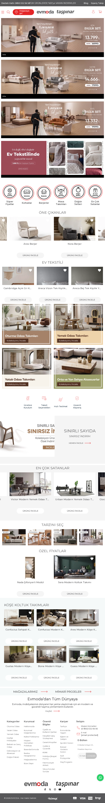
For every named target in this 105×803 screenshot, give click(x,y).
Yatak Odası (12, 730)
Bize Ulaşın (28, 763)
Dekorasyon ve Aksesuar (13, 752)
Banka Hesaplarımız (29, 754)
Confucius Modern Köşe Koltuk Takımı (51, 629)
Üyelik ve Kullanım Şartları (50, 730)
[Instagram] (54, 789)
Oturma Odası (13, 726)
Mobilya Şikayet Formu (50, 757)
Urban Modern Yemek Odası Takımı (74, 499)
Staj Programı (66, 762)
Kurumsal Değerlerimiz (30, 731)
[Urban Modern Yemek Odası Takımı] (74, 484)
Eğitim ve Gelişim (64, 738)
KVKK (45, 752)
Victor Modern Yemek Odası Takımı (30, 499)
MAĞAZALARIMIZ (25, 691)
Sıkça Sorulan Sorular (49, 770)
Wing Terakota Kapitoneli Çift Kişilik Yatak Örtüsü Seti (86, 288)
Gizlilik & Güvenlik (46, 747)
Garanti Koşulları (50, 742)
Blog (86, 3)
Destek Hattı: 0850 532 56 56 (15, 3)
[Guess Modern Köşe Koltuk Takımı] (84, 654)
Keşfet (48, 711)
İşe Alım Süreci (66, 743)
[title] (26, 324)
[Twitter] (50, 789)
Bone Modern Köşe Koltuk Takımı (51, 666)
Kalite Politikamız (31, 737)
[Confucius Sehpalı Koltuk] (19, 617)
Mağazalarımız (30, 759)
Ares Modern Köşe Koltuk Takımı (83, 629)
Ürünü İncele (30, 255)
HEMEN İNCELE (76, 443)
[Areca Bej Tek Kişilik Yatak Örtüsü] (52, 276)
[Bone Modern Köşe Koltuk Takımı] (51, 654)
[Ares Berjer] (30, 229)
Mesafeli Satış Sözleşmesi (49, 737)
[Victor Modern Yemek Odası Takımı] (30, 484)
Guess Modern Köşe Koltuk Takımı (83, 666)
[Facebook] (45, 789)
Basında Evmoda (31, 749)
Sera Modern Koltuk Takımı (74, 582)
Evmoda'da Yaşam (65, 731)
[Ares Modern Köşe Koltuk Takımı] (84, 617)
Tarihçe (63, 726)
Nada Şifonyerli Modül (30, 582)
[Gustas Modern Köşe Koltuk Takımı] (19, 654)
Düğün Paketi (13, 757)
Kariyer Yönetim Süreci (64, 749)
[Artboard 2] (52, 784)
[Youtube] (59, 789)
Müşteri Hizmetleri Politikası (28, 743)
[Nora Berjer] (74, 229)
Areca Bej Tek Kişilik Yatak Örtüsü (52, 288)
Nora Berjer (75, 243)
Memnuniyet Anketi (48, 764)
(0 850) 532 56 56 (89, 727)
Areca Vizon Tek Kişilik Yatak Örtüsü (18, 288)
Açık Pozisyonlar (65, 757)
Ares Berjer (30, 243)
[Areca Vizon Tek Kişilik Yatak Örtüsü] (18, 276)
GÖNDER (91, 756)
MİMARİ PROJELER (68, 691)
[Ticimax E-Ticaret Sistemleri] (52, 799)
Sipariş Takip (97, 3)
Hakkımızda (29, 726)
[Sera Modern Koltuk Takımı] (74, 567)
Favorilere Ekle (3, 220)
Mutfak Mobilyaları (11, 739)
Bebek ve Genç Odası (14, 745)
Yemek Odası (13, 734)
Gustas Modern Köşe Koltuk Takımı (19, 666)
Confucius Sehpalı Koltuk (19, 629)
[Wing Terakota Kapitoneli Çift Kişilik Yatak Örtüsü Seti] (87, 276)
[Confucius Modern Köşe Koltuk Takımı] (51, 617)
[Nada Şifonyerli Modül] (30, 567)
